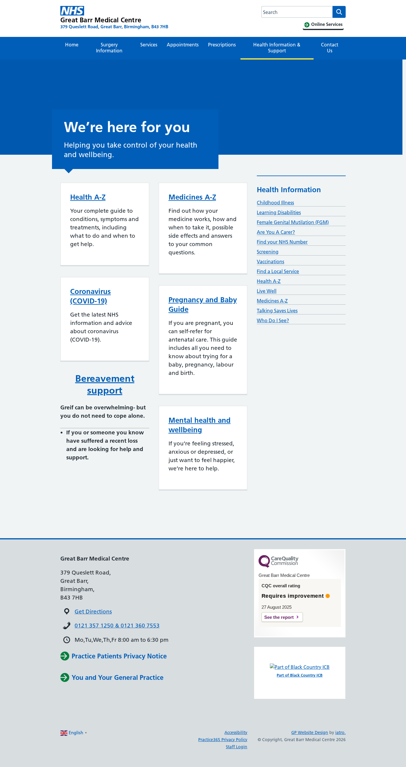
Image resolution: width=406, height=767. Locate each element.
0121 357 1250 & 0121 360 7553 (117, 625)
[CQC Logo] (278, 566)
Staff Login (236, 746)
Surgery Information (109, 48)
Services (148, 45)
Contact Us (329, 48)
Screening (267, 252)
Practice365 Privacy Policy (222, 739)
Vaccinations (270, 261)
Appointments (183, 45)
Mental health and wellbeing (200, 425)
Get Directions (93, 611)
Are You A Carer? (276, 232)
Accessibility (235, 732)
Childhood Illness (275, 203)
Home (71, 45)
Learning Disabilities (279, 212)
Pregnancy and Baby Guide (203, 304)
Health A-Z (88, 197)
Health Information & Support (276, 48)
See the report (279, 617)
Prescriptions (222, 45)
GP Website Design (309, 732)
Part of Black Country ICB (299, 675)
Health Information (289, 189)
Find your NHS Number (282, 242)
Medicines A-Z (192, 197)
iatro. (340, 732)
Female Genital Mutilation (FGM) (293, 222)
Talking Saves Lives (277, 311)
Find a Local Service (278, 271)
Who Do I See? (273, 320)
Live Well (266, 291)
